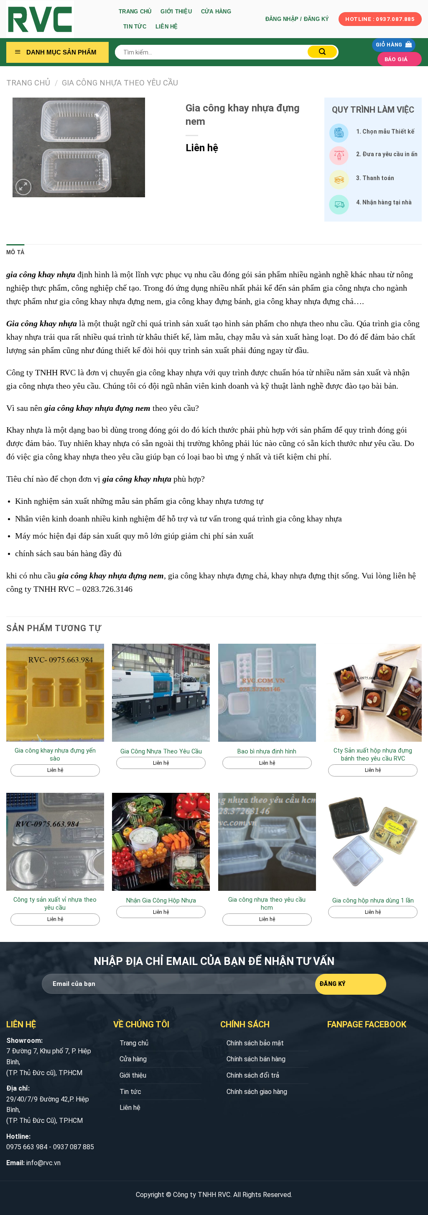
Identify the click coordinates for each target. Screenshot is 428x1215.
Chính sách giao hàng (257, 1092)
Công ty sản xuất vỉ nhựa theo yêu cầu (55, 903)
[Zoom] (23, 187)
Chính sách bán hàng (256, 1059)
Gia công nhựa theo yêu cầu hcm (267, 903)
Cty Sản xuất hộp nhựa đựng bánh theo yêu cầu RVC (373, 754)
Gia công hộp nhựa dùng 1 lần (373, 900)
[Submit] (322, 52)
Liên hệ (166, 26)
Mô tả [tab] (15, 252)
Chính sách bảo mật (255, 1043)
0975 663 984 (26, 1147)
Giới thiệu (176, 11)
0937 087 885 (73, 1147)
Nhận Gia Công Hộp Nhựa (161, 900)
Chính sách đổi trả (253, 1075)
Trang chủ (135, 11)
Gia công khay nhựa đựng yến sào (55, 754)
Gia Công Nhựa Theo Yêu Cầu (120, 82)
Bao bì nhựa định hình (266, 751)
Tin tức (134, 26)
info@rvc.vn (43, 1163)
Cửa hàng (216, 11)
